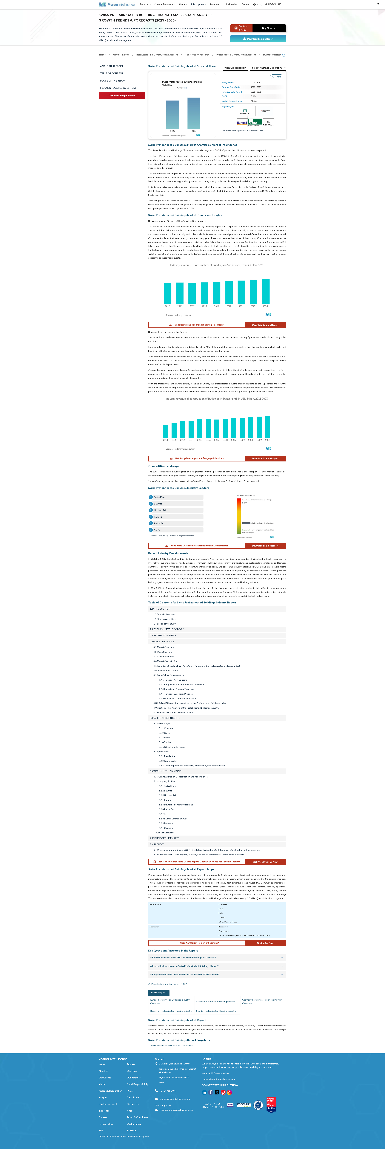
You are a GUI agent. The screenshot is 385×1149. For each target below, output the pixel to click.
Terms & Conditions (137, 1117)
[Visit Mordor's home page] (117, 4)
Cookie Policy (134, 1124)
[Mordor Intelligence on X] (216, 1093)
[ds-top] (258, 38)
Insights (103, 1097)
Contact (246, 4)
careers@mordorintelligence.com (219, 1079)
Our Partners (133, 1077)
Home (102, 1064)
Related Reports (158, 992)
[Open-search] (378, 4)
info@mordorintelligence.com (175, 1098)
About (182, 4)
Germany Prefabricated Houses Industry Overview (262, 1001)
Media (102, 1084)
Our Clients (105, 1077)
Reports (144, 4)
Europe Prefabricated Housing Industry (215, 1001)
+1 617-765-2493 (273, 4)
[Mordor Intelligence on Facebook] (210, 1093)
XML (101, 1130)
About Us (103, 1071)
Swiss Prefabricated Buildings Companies (172, 1045)
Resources (215, 4)
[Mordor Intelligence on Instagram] (229, 1093)
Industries (231, 4)
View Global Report (235, 67)
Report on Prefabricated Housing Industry (171, 1010)
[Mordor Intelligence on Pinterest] (223, 1093)
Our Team (132, 1071)
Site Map (131, 1130)
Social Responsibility (137, 1084)
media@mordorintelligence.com (176, 1109)
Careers (103, 1117)
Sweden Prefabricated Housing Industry (216, 1010)
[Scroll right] (284, 55)
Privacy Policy (106, 1124)
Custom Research (163, 4)
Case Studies (134, 1097)
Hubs (129, 1110)
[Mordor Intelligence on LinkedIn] (204, 1093)
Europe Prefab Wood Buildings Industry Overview (170, 1001)
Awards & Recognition (110, 1090)
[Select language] (255, 4)
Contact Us (133, 1104)
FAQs (129, 1090)
